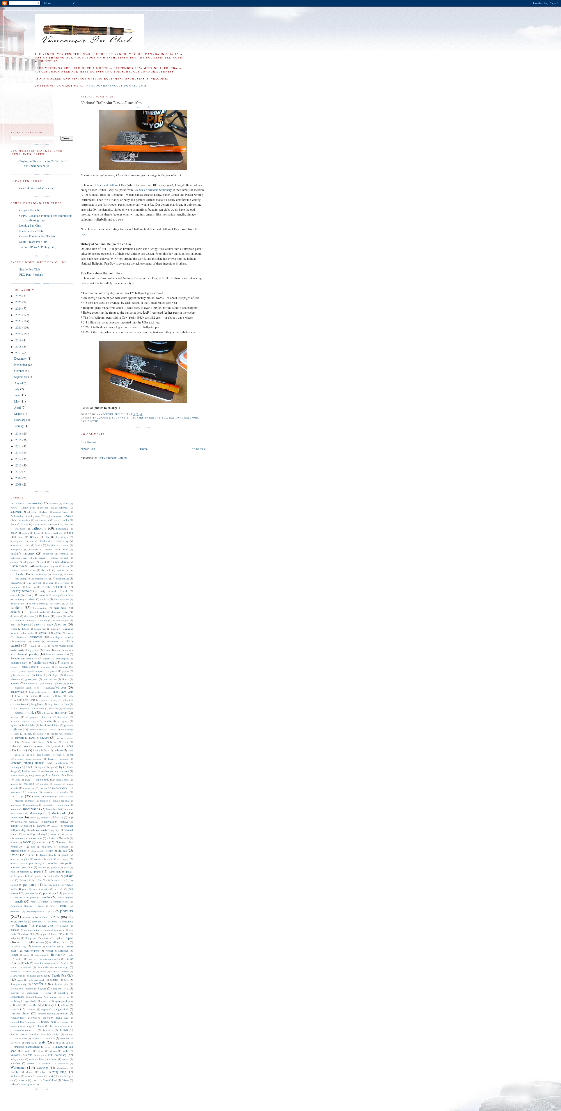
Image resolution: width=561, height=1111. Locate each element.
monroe (14, 809)
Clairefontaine (61, 578)
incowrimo (39, 708)
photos (93, 421)
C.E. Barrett (39, 557)
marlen (43, 788)
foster (57, 650)
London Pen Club (30, 225)
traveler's (50, 1038)
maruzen (32, 792)
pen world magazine (25, 897)
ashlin (66, 520)
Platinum (21, 925)
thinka (14, 1034)
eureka (69, 637)
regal (57, 938)
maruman (16, 792)
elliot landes (27, 632)
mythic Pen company (26, 821)
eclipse (62, 624)
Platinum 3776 (45, 925)
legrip (51, 758)
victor (41, 1051)
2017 (18, 353)
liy (60, 767)
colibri (49, 582)
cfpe (71, 570)
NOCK (27, 842)
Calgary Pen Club (30, 210)
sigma (30, 988)
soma (48, 992)
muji (70, 817)
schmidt (27, 967)
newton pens (35, 838)
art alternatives (22, 520)
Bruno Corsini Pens (56, 549)
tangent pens (48, 1022)
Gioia (39, 675)
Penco (33, 901)
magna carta (62, 779)
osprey (65, 859)
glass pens (31, 679)
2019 (18, 340)
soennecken (33, 992)
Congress (31, 586)
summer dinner (20, 1013)
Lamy (21, 749)
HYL (13, 708)
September (21, 377)
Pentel (63, 906)
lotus (17, 779)
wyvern (23, 1080)
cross (28, 595)
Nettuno (19, 838)
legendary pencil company (29, 758)
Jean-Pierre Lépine (49, 725)
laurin (29, 754)
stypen (44, 1009)
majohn (44, 783)
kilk (17, 742)
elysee (42, 633)
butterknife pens (19, 557)
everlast (36, 641)
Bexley (34, 537)
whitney (29, 1072)
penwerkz (15, 911)
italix (24, 721)
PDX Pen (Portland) (31, 274)
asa (55, 520)
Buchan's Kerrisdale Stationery (153, 190)
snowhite (15, 992)
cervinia (60, 570)
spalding (15, 1001)
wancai (65, 1059)
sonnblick (63, 992)
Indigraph (68, 708)
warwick (46, 1063)
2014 (18, 446)
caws (34, 570)
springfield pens (64, 1001)
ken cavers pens (65, 737)
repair (69, 938)
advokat (44, 507)
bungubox (48, 553)
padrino (55, 867)
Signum (42, 988)
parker (68, 875)
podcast (64, 925)
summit (64, 1013)
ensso (57, 633)
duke (13, 624)
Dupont (25, 624)
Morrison (58, 817)
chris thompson (22, 578)
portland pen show (54, 929)
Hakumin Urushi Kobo (27, 687)
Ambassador (17, 516)
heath (46, 696)
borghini (51, 545)
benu (70, 532)
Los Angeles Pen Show (59, 775)
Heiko (58, 696)
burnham (64, 553)
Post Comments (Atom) (112, 458)
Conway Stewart (21, 591)
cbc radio (46, 570)
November (21, 364)
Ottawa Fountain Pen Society (37, 236)
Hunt (66, 704)
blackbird (45, 541)
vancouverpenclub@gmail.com (116, 85)
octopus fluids (18, 851)
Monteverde (58, 813)
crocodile (15, 595)
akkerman (16, 512)
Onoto (43, 855)
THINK (64, 1030)
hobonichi (68, 700)
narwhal (41, 826)
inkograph (30, 717)
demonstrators (40, 607)
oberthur (63, 846)
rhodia (65, 942)
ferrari (44, 645)
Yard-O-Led (50, 1080)
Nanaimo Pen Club (31, 231)
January (19, 426)
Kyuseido (56, 746)
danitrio (44, 599)
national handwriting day (44, 830)
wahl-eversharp (57, 1055)
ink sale (46, 712)
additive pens (28, 507)
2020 (18, 334)
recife (66, 934)
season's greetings (37, 975)
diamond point (59, 612)
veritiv (28, 1051)
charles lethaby (39, 574)
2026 (18, 296)
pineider (22, 921)
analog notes (34, 516)
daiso (32, 599)
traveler (35, 1038)
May (17, 401)
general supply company (31, 671)
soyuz (66, 996)
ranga (43, 934)
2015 (18, 440)
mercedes (49, 796)
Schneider (43, 967)
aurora (53, 524)
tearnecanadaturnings (21, 1026)
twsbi (42, 1042)
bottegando (16, 549)
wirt (50, 1076)
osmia (37, 859)
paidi (66, 867)
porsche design (31, 929)
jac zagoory (63, 721)
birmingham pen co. (22, 541)
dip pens (29, 616)
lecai (70, 754)
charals (19, 574)
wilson (43, 1072)
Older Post (199, 449)
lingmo (41, 767)
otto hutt (53, 863)
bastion (25, 532)
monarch (47, 804)
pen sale (59, 889)
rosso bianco (40, 954)
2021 (18, 327)
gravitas (15, 683)
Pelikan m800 (51, 885)
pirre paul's (37, 921)
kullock (14, 746)
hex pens (41, 700)
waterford (63, 1063)
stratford (31, 1009)
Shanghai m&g (19, 984)
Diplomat (44, 616)
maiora (14, 783)
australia (69, 524)
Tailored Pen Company (23, 1021)
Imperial (24, 708)
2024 (18, 308)
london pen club (31, 771)
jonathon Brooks (37, 729)
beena (37, 532)
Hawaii (33, 696)
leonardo (64, 758)
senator (54, 980)
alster (44, 511)
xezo (34, 1080)
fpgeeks (46, 658)
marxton (48, 792)
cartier (14, 570)
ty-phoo (57, 1042)
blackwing (62, 541)
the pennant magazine (61, 1026)
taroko (65, 1021)
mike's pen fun (61, 800)
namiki (14, 826)
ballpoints (101, 417)
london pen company (57, 771)
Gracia (65, 679)
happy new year (63, 691)
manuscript (28, 788)
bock (27, 545)
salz (27, 963)
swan (34, 1017)
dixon (59, 616)
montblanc (30, 808)
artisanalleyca (42, 520)
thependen (48, 1030)
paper (37, 871)
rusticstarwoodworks (49, 959)
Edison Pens (40, 628)
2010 (18, 472)
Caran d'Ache (19, 566)
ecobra (14, 628)
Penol (41, 905)
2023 (18, 315)
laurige (17, 754)
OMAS (15, 855)
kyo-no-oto (39, 746)
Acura (14, 507)
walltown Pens (36, 1059)
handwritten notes (38, 691)
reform (45, 938)
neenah (53, 834)
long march (35, 775)
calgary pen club (60, 557)
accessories (34, 503)
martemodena (59, 788)
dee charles (55, 603)
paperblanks (24, 876)
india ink (53, 708)
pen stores (49, 893)
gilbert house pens (20, 675)
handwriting (17, 692)
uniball (69, 1042)
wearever (42, 1067)
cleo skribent (34, 582)
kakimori (41, 733)
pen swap (68, 893)
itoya (35, 721)
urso (47, 1046)
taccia (46, 1017)
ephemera (20, 637)
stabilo (19, 1005)
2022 (18, 321)
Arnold (69, 516)
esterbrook (36, 637)
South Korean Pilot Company (43, 996)
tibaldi (35, 1034)
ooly (53, 855)
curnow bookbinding (49, 595)
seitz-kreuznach (36, 979)
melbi (37, 796)
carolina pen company (46, 566)
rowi (30, 959)
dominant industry (24, 620)
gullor (70, 683)
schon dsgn (61, 967)
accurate (53, 503)
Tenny (41, 1026)
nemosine (67, 834)
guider (58, 683)
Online (30, 855)
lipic (52, 767)
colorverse (63, 582)
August (19, 383)
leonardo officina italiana (27, 763)
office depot (37, 850)
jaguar (14, 725)
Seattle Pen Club (29, 269)
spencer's (45, 1001)
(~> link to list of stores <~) (36, 188)
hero (25, 700)
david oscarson (61, 599)
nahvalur (49, 821)
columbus (15, 586)
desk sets (60, 608)
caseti (24, 570)
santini (14, 967)
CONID (46, 587)
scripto (65, 971)
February (20, 420)
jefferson (68, 725)
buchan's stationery (128, 417)
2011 (18, 465)
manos (57, 783)
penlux (44, 901)
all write (31, 511)
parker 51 (40, 880)
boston (65, 545)
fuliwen (65, 662)
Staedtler (32, 1005)
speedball (30, 1001)
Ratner (54, 934)
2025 (18, 302)
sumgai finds (61, 1009)
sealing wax (17, 975)
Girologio (53, 675)
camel (43, 561)
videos (53, 1051)
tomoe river (21, 1038)
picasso (26, 917)
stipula (15, 1009)
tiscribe (46, 1034)
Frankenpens (62, 658)
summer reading (46, 1013)
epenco (69, 632)
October (19, 371)
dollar (70, 616)
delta (18, 607)
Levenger (16, 767)
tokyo (57, 1034)
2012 (18, 459)
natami (54, 825)
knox (27, 742)
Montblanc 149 (54, 809)
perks (51, 911)
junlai (53, 729)
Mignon (44, 800)
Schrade (15, 971)
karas (32, 738)
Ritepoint (36, 946)
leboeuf (58, 754)
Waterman (18, 1067)
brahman (33, 549)
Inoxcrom (47, 717)
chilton (55, 574)
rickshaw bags (19, 946)
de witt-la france (37, 603)
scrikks (54, 971)
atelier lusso (39, 524)
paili (13, 871)
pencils (18, 901)
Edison (25, 628)
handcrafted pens (55, 687)
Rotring (55, 954)
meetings (17, 795)
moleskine (16, 804)
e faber (38, 624)
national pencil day (34, 834)
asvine (24, 524)
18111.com (16, 503)
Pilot (56, 916)
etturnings (55, 637)
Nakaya (64, 821)
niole (66, 838)
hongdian (36, 704)
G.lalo (14, 666)
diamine (15, 612)
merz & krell (66, 796)
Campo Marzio (60, 562)
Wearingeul (62, 1067)
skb (67, 988)
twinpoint (29, 1042)
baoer (14, 533)
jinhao (18, 729)
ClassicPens (16, 582)
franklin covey (19, 662)
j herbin (47, 721)
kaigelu (28, 733)
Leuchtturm (61, 763)
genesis (53, 671)
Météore (19, 800)
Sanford (65, 963)
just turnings (66, 729)
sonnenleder (17, 997)
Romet (14, 955)
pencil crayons (65, 897)
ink (31, 712)
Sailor (69, 959)
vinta (65, 1051)
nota (33, 846)
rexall (52, 942)
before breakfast (53, 532)
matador (64, 792)
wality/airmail (17, 1059)
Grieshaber (29, 683)
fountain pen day (28, 654)
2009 (18, 478)
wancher (15, 1063)
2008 (18, 484)
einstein (55, 628)
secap (20, 979)
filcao (17, 650)
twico (17, 1042)
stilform (65, 1005)
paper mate (55, 871)
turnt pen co (66, 1038)
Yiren (65, 1080)
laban (69, 746)
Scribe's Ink (29, 971)
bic (48, 537)
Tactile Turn (62, 1017)
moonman (17, 817)
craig (42, 591)
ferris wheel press (62, 646)
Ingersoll (19, 713)
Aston (13, 524)
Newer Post (88, 449)
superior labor (18, 1017)
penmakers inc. (61, 901)
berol (20, 537)
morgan (45, 817)
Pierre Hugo (41, 917)
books (39, 545)
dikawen (15, 616)
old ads (62, 850)
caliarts (14, 561)
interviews (63, 717)
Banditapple (62, 528)
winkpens (15, 1076)
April (18, 407)
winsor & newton (34, 1076)
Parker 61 (55, 880)
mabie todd (42, 779)
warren (30, 1063)
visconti (15, 1055)
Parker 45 (25, 880)
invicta (14, 721)
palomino (24, 871)
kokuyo (40, 742)
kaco (16, 733)
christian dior (41, 578)
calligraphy (28, 561)
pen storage (31, 893)
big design (62, 537)
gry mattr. (45, 683)
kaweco (44, 737)
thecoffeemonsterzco (25, 1030)
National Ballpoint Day (112, 185)
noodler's (42, 842)
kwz (26, 746)
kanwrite (19, 738)
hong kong (20, 704)
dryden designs (61, 620)
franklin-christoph (43, 662)
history (54, 700)
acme (66, 503)
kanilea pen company (62, 733)
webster (15, 1072)
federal (32, 645)
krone (65, 742)
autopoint (20, 528)
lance (70, 750)
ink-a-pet (15, 717)
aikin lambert (60, 507)
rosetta (26, 954)
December (21, 358)
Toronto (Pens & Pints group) (37, 247)
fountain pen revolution (24, 658)
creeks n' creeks (59, 591)
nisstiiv (14, 842)
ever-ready (20, 641)
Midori (31, 800)
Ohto (50, 851)
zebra (14, 1084)
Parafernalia (53, 876)
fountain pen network (57, 654)
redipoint (15, 938)
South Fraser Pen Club (33, 242)
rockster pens (31, 950)
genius (65, 671)
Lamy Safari (40, 750)
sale (18, 963)
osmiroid (51, 859)
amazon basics (60, 511)
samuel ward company (45, 963)
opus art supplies (20, 859)
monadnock (32, 804)
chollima (68, 574)
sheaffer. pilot (61, 984)
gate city (45, 666)
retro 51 (22, 942)
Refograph (30, 938)
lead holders (43, 754)
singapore (56, 988)
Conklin (61, 587)
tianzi (24, 1034)
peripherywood (34, 911)
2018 (18, 346)
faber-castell (156, 417)
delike (69, 603)
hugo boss (53, 704)
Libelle (29, 767)
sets (66, 980)
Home (143, 449)
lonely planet (17, 775)
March (18, 414)
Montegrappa (37, 813)
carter (66, 566)
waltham (53, 1059)
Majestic (29, 784)
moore (33, 817)
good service (50, 679)
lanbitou (58, 750)
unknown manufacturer (27, 1047)
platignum (67, 921)
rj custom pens (53, 946)
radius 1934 (27, 934)
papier (38, 876)
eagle (50, 624)
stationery (48, 1005)
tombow (69, 1034)
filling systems (32, 650)
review (40, 942)
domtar (43, 620)
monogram (63, 804)
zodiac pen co (28, 1084)
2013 (18, 452)
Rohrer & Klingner (57, 950)
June (17, 395)
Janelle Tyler (28, 725)
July (17, 389)
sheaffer (37, 983)
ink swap (60, 712)
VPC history (35, 1055)
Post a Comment (88, 441)
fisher (47, 650)
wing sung (59, 1072)
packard (42, 867)
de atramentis (17, 603)
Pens (52, 905)
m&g (27, 779)
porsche (15, 930)
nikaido (51, 838)
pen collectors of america (35, 889)
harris (20, 696)
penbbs (45, 897)
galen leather (28, 667)
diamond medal (37, 612)
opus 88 (65, 855)
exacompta (52, 641)
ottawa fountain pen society (26, 863)
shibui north (17, 988)
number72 (47, 846)
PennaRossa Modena (21, 905)
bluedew (15, 545)
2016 (18, 433)
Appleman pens (53, 516)
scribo (43, 971)
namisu (28, 826)
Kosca (53, 742)
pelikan (28, 884)
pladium (52, 921)
